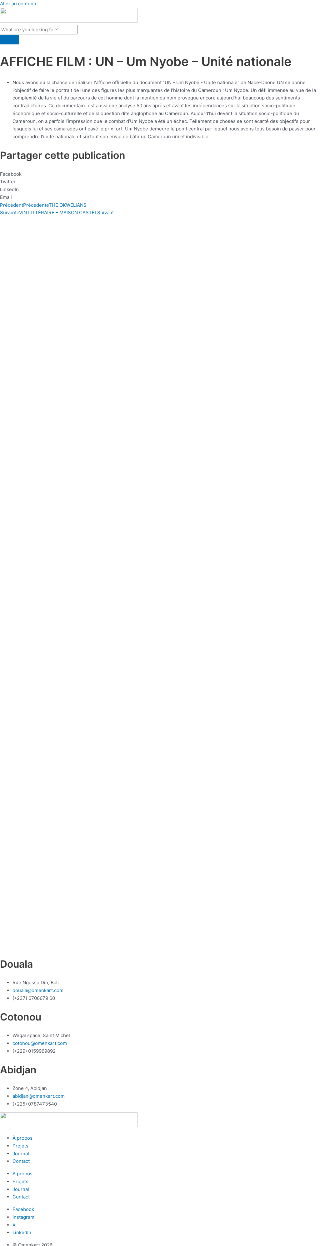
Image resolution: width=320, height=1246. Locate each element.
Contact (21, 1161)
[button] (160, 174)
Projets (20, 1146)
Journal (20, 1154)
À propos (22, 1138)
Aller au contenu (18, 4)
